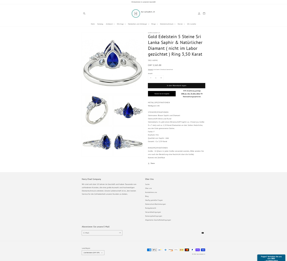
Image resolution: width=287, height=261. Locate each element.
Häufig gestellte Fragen (154, 200)
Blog (147, 196)
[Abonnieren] (119, 232)
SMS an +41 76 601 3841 (190, 94)
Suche (147, 184)
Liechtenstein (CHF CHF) (92, 253)
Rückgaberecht (150, 208)
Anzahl (150, 73)
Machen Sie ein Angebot (161, 94)
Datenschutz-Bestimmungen (155, 204)
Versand (150, 69)
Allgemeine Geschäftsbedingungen (158, 220)
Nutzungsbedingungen (153, 216)
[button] (84, 13)
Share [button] (153, 163)
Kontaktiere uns (151, 192)
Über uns (148, 188)
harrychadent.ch (201, 254)
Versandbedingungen (153, 212)
